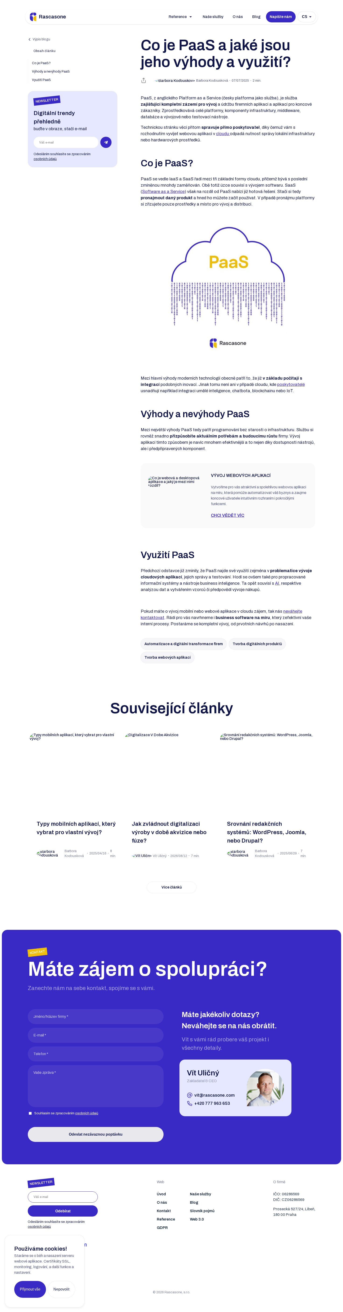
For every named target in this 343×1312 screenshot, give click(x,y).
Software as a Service (163, 191)
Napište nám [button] (281, 17)
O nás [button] (238, 17)
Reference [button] (178, 17)
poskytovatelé (291, 384)
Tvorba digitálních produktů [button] (257, 644)
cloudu (223, 133)
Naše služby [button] (213, 17)
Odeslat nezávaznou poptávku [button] (95, 1134)
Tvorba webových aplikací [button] (167, 657)
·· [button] (228, 81)
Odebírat (62, 1211)
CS (304, 17)
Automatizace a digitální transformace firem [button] (183, 644)
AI (277, 583)
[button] (39, 39)
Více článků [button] (171, 887)
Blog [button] (256, 17)
